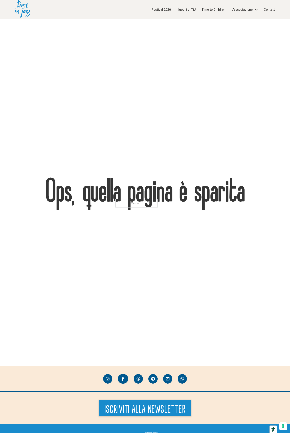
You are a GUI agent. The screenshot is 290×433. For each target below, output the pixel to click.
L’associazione (242, 9)
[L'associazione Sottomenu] (256, 9)
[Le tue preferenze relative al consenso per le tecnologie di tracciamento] (283, 426)
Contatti (270, 9)
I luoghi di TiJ (186, 9)
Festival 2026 (161, 9)
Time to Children (213, 9)
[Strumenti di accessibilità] (273, 429)
